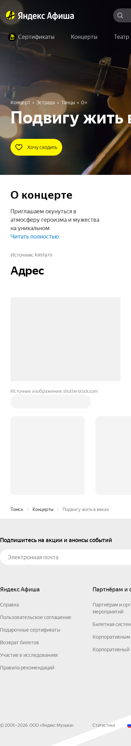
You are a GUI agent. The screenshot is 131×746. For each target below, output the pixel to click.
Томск (16, 403)
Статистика (104, 619)
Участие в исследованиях (29, 549)
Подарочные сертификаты (30, 524)
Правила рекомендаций (27, 561)
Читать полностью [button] (34, 236)
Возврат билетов (19, 536)
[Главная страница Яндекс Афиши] (10, 15)
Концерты (42, 403)
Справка (9, 499)
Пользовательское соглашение (35, 511)
